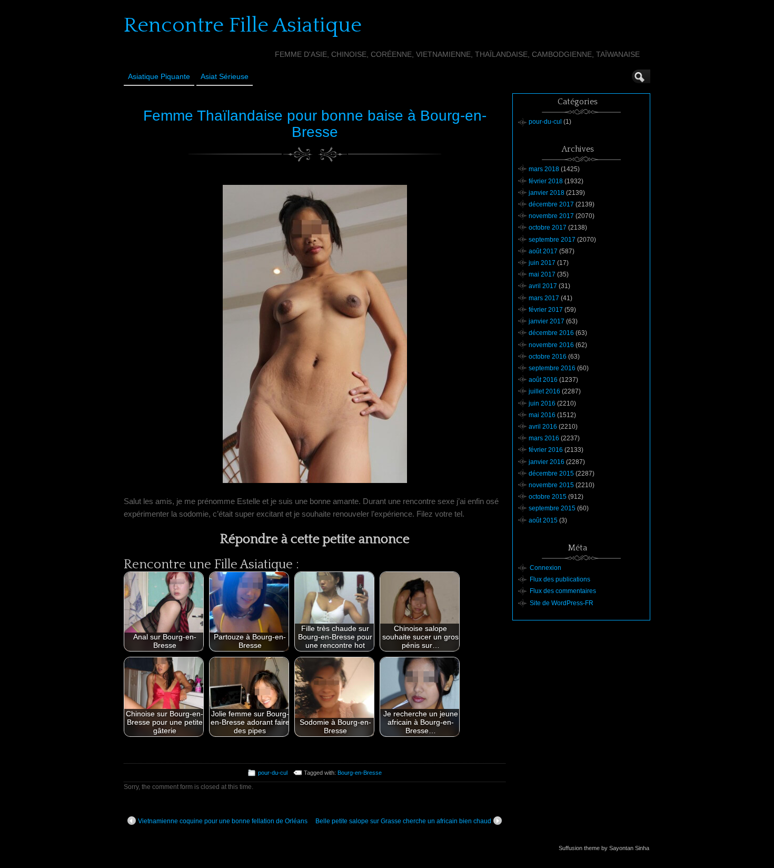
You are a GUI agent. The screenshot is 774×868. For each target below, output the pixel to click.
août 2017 (543, 251)
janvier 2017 (546, 321)
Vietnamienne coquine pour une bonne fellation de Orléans (222, 821)
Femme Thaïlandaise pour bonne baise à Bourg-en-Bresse (315, 123)
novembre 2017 (551, 216)
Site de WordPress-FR (561, 603)
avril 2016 (543, 426)
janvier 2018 (546, 192)
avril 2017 (543, 286)
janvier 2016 (546, 462)
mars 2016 (544, 438)
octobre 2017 (548, 227)
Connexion (545, 567)
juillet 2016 (544, 391)
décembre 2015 (551, 473)
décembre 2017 (551, 204)
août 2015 (543, 520)
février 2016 (546, 449)
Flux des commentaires (563, 591)
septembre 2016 (552, 368)
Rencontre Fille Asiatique (243, 25)
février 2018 (546, 181)
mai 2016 (542, 415)
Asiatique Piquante (159, 76)
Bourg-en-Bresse (360, 773)
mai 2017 (542, 274)
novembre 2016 (551, 345)
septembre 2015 (552, 508)
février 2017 (546, 309)
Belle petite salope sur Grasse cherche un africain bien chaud (403, 821)
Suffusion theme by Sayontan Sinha (604, 848)
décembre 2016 (551, 333)
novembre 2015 (551, 485)
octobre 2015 (548, 496)
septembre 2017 (552, 239)
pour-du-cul (272, 773)
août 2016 (543, 379)
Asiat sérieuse (225, 76)
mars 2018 (544, 169)
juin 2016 (542, 403)
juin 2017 (542, 263)
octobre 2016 (548, 356)
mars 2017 (544, 298)
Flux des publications (560, 579)
